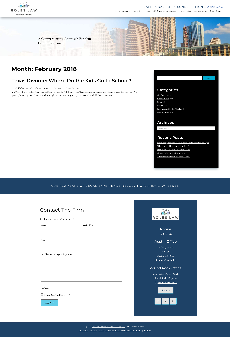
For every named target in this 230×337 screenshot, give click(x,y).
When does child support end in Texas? (173, 146)
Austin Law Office (167, 260)
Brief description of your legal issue (56, 254)
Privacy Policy (105, 330)
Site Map (93, 330)
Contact (219, 11)
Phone (43, 239)
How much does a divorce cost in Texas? (173, 149)
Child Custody (68, 88)
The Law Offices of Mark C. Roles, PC (36, 88)
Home (117, 11)
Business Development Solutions (126, 330)
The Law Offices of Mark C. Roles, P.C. (108, 326)
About (125, 11)
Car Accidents (163, 95)
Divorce (78, 88)
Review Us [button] (166, 290)
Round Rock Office (167, 282)
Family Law (138, 11)
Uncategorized (163, 112)
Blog (212, 11)
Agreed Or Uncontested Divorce (161, 11)
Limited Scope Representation (194, 11)
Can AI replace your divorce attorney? (172, 153)
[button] (227, 319)
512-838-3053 (213, 7)
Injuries (160, 105)
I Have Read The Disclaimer (57, 295)
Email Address (89, 225)
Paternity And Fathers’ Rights (169, 109)
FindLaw (147, 330)
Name (43, 225)
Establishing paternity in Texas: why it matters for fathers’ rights (183, 142)
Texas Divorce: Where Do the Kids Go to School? (71, 81)
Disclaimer (45, 288)
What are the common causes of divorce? (173, 156)
